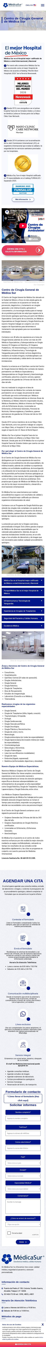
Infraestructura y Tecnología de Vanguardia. (17, 602)
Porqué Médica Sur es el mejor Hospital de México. (21, 592)
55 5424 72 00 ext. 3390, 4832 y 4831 (19, 1294)
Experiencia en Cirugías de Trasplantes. (20, 611)
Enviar (21, 1242)
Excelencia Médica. (11, 626)
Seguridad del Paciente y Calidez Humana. (21, 618)
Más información (21, 199)
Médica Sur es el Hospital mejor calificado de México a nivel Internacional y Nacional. (21, 581)
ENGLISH (29, 5)
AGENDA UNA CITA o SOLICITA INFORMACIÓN (15, 250)
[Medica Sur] (12, 5)
